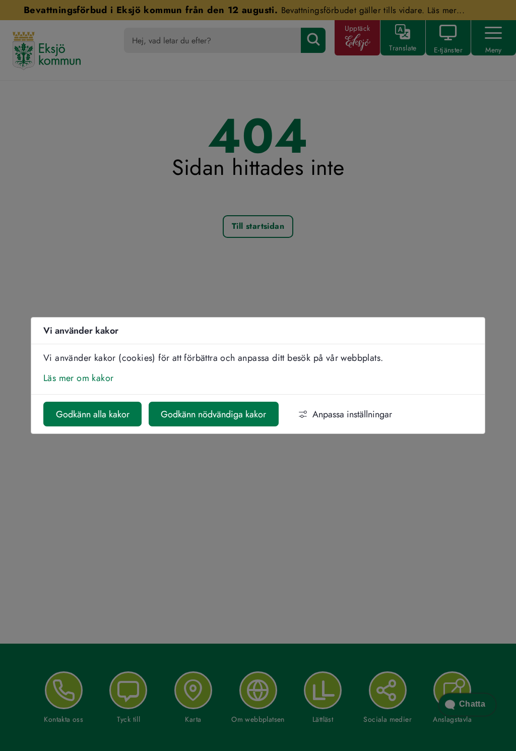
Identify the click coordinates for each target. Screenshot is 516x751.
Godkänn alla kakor (93, 414)
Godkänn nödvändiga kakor (213, 414)
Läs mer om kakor (78, 378)
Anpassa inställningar (352, 414)
